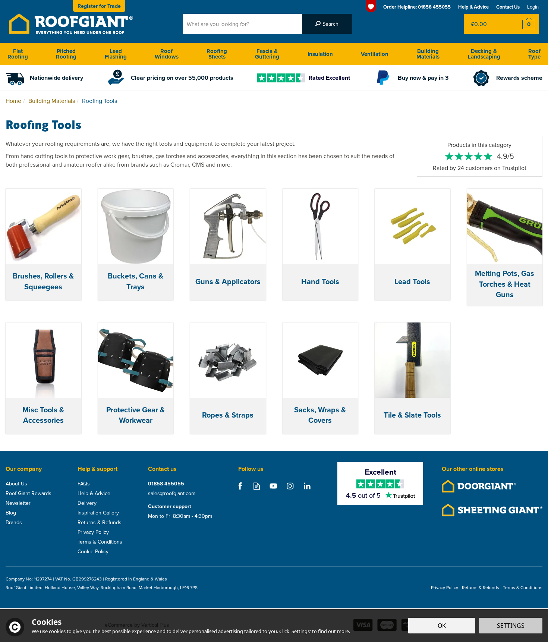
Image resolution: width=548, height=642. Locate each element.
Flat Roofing (17, 54)
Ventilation (374, 54)
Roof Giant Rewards (28, 493)
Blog (11, 512)
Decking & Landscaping (484, 54)
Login (533, 6)
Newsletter (18, 503)
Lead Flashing (116, 54)
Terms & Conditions (100, 541)
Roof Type (534, 54)
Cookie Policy (93, 551)
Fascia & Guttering (267, 54)
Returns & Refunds (100, 522)
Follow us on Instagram (290, 486)
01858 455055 (166, 483)
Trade (99, 6)
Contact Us (508, 6)
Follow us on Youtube (273, 486)
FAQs (84, 483)
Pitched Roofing (66, 54)
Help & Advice (94, 493)
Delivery (87, 503)
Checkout (524, 24)
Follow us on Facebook (240, 486)
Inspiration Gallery (98, 512)
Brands (14, 522)
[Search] (327, 24)
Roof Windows (167, 54)
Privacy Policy (93, 532)
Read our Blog (256, 486)
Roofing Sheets (217, 54)
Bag (486, 24)
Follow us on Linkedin (307, 486)
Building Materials (428, 54)
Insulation (320, 54)
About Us (16, 483)
